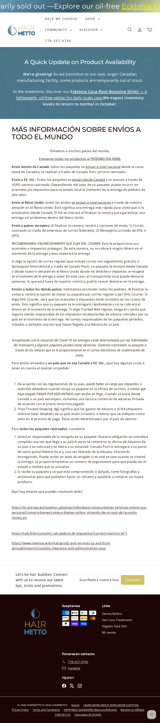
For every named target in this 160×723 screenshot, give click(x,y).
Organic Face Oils (114, 626)
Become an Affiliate (132, 709)
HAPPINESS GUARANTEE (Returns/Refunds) (90, 709)
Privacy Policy (20, 709)
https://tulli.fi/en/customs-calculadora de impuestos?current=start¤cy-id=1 (70, 533)
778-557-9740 (58, 41)
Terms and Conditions (46, 709)
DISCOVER (89, 30)
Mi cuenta (109, 632)
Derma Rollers (112, 614)
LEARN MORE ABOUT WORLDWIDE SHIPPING (111, 705)
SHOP (91, 19)
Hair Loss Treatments (117, 620)
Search (75, 705)
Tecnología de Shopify (87, 714)
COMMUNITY (57, 30)
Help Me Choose (61, 19)
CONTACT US (62, 714)
